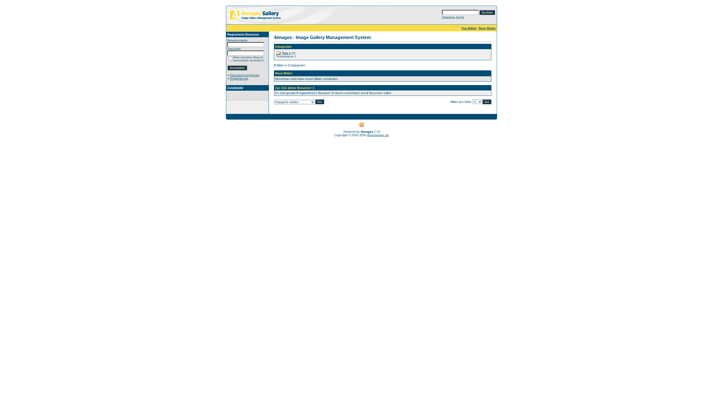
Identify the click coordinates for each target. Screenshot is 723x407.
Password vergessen (244, 75)
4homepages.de (378, 135)
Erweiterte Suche (453, 17)
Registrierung (239, 78)
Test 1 (286, 53)
